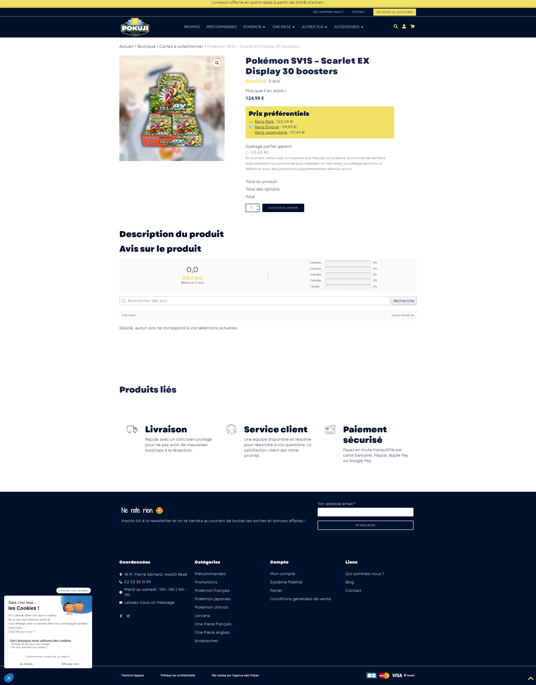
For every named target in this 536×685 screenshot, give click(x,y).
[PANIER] (412, 26)
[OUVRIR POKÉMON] (264, 27)
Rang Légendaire (271, 132)
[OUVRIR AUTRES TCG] (326, 27)
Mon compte (282, 574)
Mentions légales (132, 675)
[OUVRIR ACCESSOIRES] (362, 27)
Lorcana (202, 615)
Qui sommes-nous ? (328, 12)
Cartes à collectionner (181, 46)
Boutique (147, 46)
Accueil (126, 46)
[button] (217, 63)
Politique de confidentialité (178, 675)
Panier (276, 590)
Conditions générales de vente (300, 599)
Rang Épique (267, 127)
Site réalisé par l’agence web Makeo (235, 675)
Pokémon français (212, 590)
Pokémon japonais (213, 599)
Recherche (403, 301)
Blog (349, 582)
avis (274, 81)
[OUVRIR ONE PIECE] (293, 27)
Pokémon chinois (211, 607)
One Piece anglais (212, 632)
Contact (358, 12)
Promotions (206, 582)
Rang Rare (264, 121)
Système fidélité (286, 582)
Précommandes (210, 574)
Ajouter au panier (283, 208)
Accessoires (206, 641)
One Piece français (213, 624)
